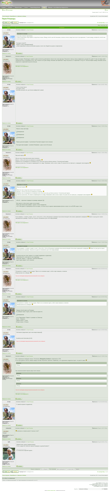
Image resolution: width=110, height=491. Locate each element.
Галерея (10, 7)
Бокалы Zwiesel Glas (52, 490)
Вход (4, 10)
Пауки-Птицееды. (9, 19)
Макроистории (18, 7)
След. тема (105, 25)
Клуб (44, 7)
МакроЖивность (13, 16)
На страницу (99, 22)
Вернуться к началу (6, 53)
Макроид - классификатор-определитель (58, 7)
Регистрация (9, 10)
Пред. (104, 22)
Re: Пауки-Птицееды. (29, 29)
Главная (3, 7)
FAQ (107, 10)
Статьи (26, 7)
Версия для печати (6, 25)
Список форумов (5, 16)
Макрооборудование (35, 7)
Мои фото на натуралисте (22, 66)
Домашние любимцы (22, 16)
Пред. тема (100, 25)
